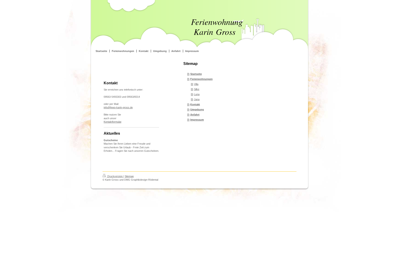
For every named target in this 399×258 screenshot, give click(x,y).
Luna (197, 94)
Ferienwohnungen (201, 79)
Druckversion (115, 176)
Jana (197, 99)
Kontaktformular (112, 121)
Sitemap (129, 176)
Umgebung (197, 109)
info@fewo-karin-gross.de (118, 107)
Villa (196, 84)
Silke (196, 89)
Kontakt (195, 104)
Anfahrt (195, 114)
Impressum (197, 119)
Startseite (196, 74)
